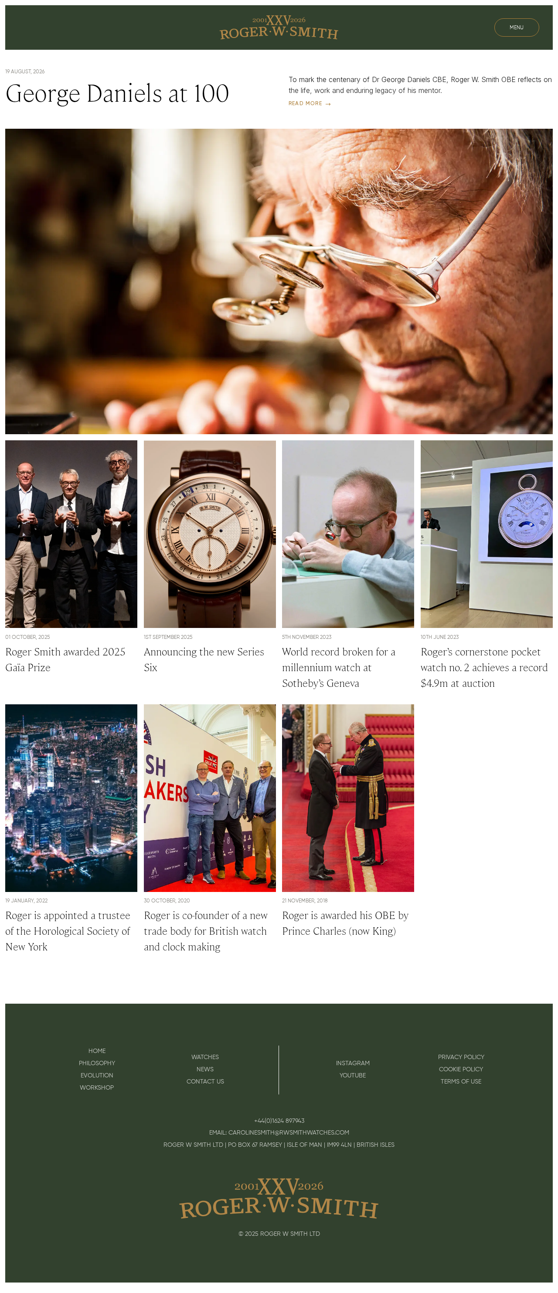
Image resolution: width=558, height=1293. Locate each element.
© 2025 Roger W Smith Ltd (279, 1234)
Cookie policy (461, 1070)
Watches (205, 1057)
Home (96, 1051)
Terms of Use (461, 1082)
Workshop (97, 1088)
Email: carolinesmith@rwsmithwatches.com (279, 1133)
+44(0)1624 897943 (279, 1121)
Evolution (97, 1076)
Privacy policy (461, 1057)
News (205, 1070)
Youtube (353, 1076)
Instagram (353, 1063)
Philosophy (97, 1063)
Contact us (205, 1082)
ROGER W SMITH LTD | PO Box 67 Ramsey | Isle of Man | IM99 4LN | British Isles (279, 1145)
